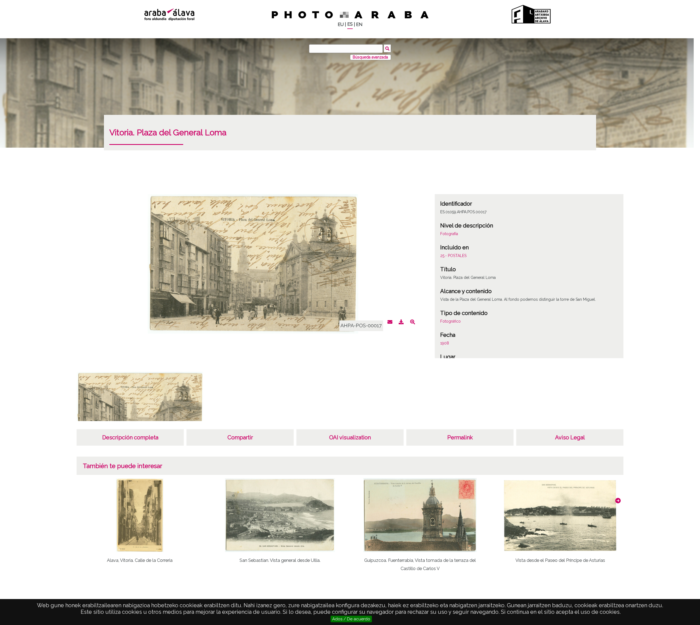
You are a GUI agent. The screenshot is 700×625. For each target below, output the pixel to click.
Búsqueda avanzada (370, 57)
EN (359, 24)
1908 (444, 343)
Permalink (460, 437)
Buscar (387, 48)
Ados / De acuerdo (351, 619)
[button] (618, 500)
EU (341, 24)
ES (350, 24)
